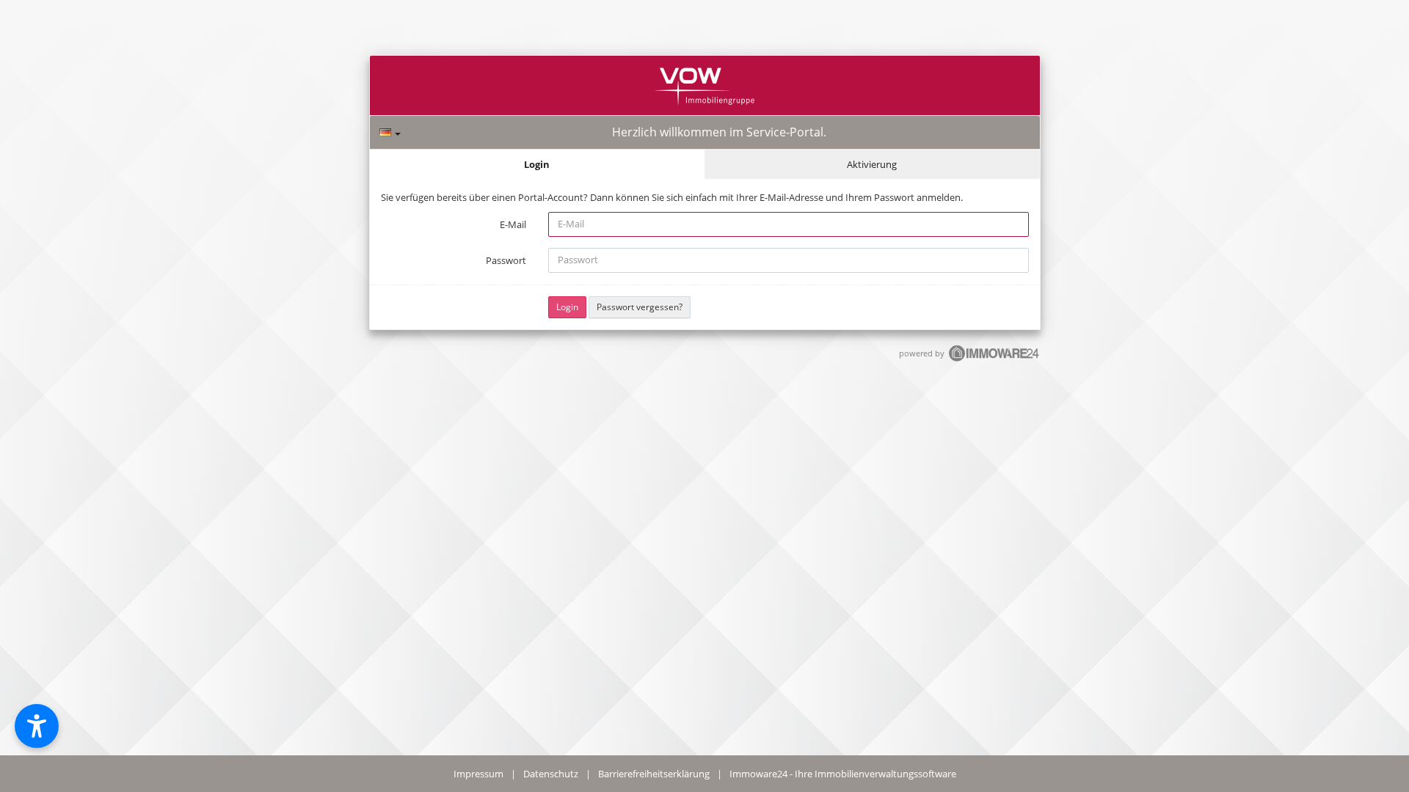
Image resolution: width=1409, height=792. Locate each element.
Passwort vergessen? (639, 307)
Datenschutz (550, 773)
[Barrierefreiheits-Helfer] (37, 726)
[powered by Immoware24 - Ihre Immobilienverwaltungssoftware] (994, 359)
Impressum (478, 773)
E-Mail (513, 224)
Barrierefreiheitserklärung (654, 773)
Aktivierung (872, 164)
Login (537, 164)
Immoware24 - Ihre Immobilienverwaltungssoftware (842, 773)
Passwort (506, 260)
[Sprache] (390, 132)
